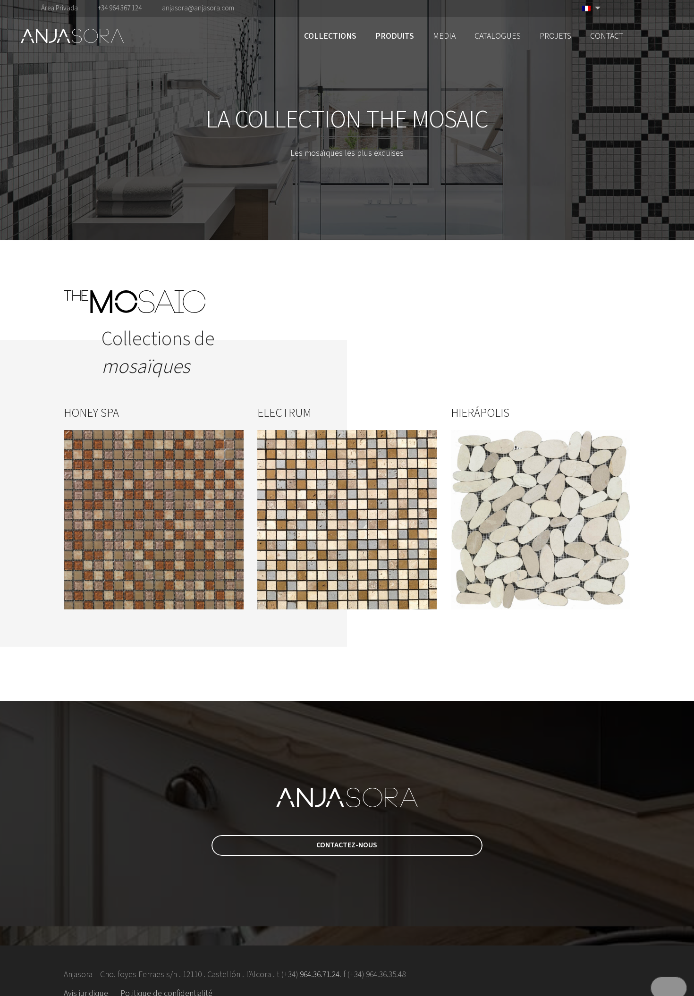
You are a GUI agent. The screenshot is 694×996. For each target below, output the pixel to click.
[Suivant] (661, 508)
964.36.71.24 (319, 974)
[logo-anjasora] (72, 36)
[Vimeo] (638, 8)
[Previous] (33, 508)
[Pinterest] (654, 8)
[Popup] (669, 36)
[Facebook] (623, 8)
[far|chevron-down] (347, 181)
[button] (364, 36)
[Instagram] (669, 8)
